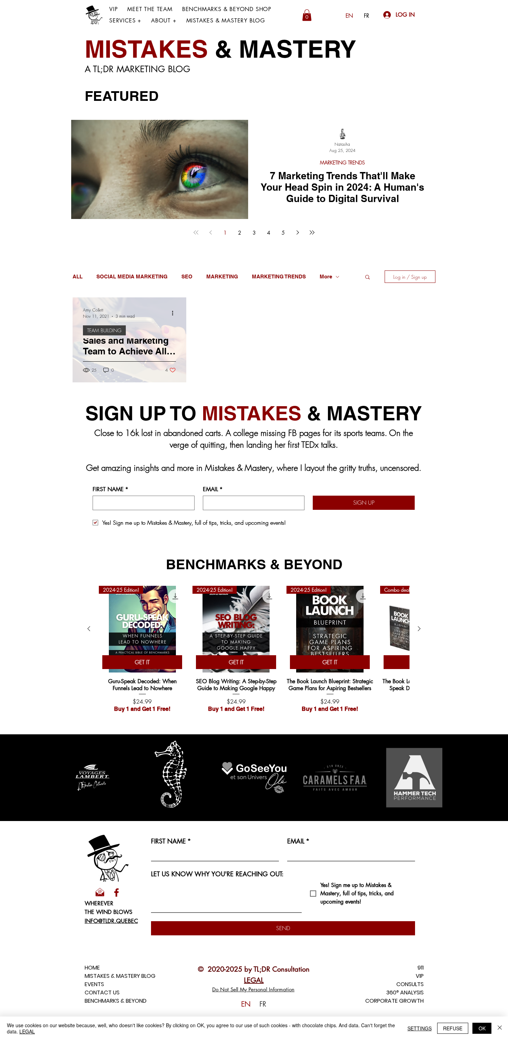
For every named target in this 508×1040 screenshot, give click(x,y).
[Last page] (312, 232)
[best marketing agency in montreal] (100, 892)
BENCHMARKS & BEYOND (116, 1001)
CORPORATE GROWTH (394, 1001)
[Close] (500, 1028)
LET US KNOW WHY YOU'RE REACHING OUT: (217, 874)
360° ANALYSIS (405, 992)
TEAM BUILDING (104, 330)
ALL (78, 276)
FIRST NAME (110, 489)
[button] (125, 20)
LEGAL (27, 1031)
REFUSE (452, 1028)
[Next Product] (419, 628)
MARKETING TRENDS (342, 162)
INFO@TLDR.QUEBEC (111, 921)
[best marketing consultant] (116, 892)
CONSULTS (410, 984)
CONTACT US (102, 992)
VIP (420, 976)
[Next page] (297, 232)
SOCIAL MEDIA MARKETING (132, 276)
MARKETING (222, 276)
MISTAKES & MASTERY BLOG (120, 976)
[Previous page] (210, 232)
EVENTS (94, 984)
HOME (92, 968)
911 (420, 968)
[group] (254, 649)
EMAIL (213, 489)
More (326, 276)
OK (482, 1028)
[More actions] (175, 313)
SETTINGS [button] (419, 1028)
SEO (186, 276)
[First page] (196, 232)
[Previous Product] (89, 628)
